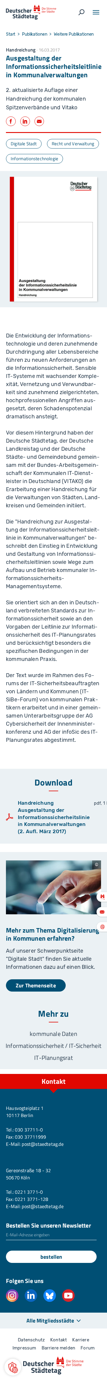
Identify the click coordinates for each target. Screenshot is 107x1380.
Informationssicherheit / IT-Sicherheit (53, 1045)
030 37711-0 (29, 1129)
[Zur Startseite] (31, 12)
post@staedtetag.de (42, 1144)
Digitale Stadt (24, 143)
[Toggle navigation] (96, 12)
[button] (12, 1367)
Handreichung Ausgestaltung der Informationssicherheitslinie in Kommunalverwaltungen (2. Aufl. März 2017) (54, 817)
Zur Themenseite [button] (36, 985)
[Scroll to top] (89, 1074)
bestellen (51, 1257)
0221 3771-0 (29, 1192)
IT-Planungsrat (53, 1057)
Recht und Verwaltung (73, 143)
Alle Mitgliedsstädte (50, 1321)
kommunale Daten (53, 1033)
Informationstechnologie (34, 158)
